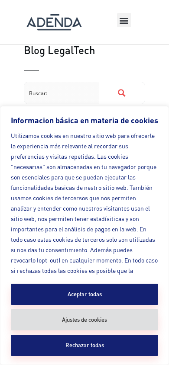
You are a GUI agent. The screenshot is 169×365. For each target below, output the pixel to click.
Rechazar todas (84, 345)
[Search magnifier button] (122, 93)
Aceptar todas (85, 294)
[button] (124, 20)
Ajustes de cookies (84, 319)
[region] (84, 235)
